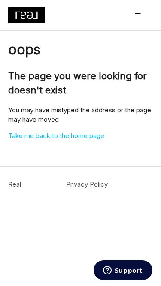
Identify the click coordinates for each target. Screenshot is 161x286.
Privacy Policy (87, 184)
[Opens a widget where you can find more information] (122, 271)
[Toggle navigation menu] (137, 15)
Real (14, 184)
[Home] (26, 15)
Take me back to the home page (56, 136)
